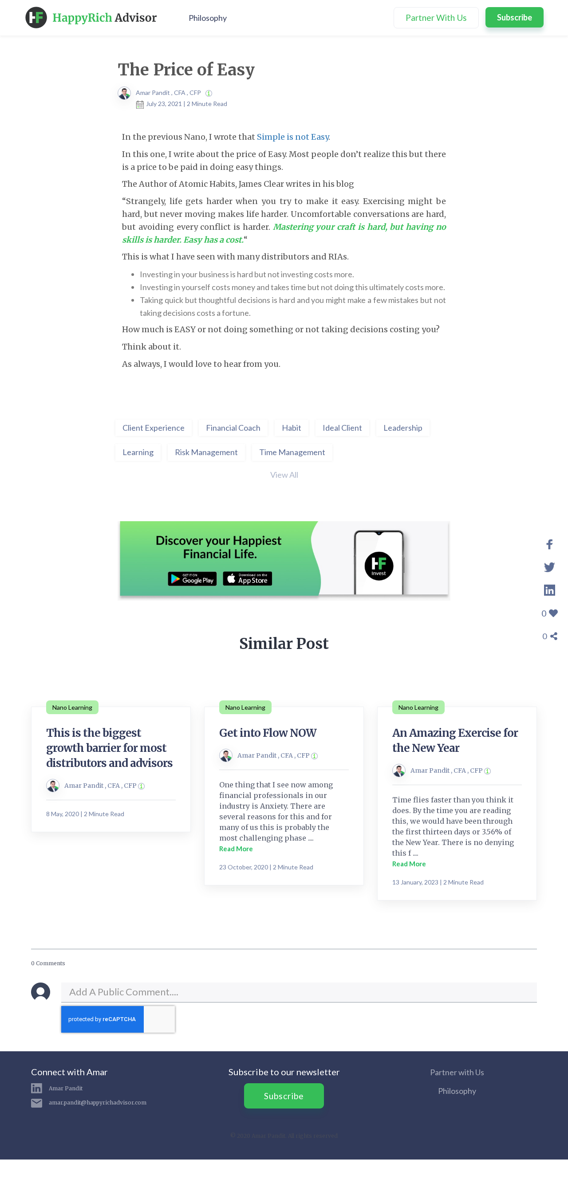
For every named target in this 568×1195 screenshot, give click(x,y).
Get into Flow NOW (267, 733)
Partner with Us (457, 1072)
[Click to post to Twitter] (549, 566)
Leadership (402, 427)
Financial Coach (233, 427)
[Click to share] (549, 543)
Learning (138, 452)
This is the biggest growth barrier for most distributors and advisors (109, 748)
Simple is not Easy (292, 137)
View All (284, 475)
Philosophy (208, 18)
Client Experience (153, 427)
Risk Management (206, 452)
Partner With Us (436, 17)
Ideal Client (342, 427)
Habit (291, 427)
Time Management (292, 452)
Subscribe (514, 17)
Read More (236, 849)
